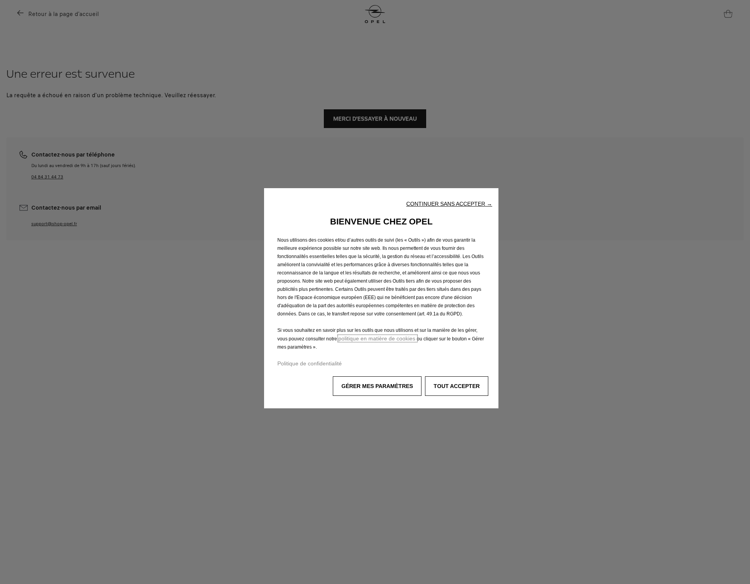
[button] (449, 204)
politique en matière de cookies (377, 338)
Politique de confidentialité (309, 363)
